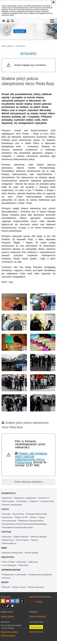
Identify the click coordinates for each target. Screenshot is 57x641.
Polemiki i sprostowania (12, 505)
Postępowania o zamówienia (14, 574)
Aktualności (20, 46)
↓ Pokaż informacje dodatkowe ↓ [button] (28, 482)
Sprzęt (42, 517)
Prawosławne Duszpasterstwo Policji (17, 527)
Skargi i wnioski (19, 587)
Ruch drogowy (8, 501)
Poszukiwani (22, 501)
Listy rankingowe (9, 565)
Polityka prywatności (8, 635)
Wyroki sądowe (31, 553)
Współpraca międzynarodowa (31, 521)
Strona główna (8, 46)
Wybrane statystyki (39, 537)
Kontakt (5, 582)
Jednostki (6, 514)
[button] (52, 21)
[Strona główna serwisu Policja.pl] (3, 20)
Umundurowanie (9, 521)
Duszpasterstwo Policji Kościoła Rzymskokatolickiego (24, 524)
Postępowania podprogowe (40, 574)
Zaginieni (34, 501)
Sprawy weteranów (36, 587)
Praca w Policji (7, 557)
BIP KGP (39, 601)
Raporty (34, 540)
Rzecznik (6, 587)
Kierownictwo (18, 514)
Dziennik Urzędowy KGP (12, 553)
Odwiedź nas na (8, 601)
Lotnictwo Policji (47, 501)
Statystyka (6, 531)
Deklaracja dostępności (37, 616)
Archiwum (6, 578)
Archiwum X (44, 498)
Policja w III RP (21, 517)
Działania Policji (8, 493)
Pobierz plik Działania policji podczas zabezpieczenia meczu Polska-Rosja (31, 458)
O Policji (5, 509)
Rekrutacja (23, 565)
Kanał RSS (3, 601)
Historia (33, 517)
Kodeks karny (8, 540)
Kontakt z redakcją (7, 616)
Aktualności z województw (25, 498)
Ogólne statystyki (21, 537)
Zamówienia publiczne (10, 569)
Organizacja (7, 517)
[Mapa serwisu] (8, 20)
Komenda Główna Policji (37, 514)
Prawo (4, 547)
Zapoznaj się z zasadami (9, 631)
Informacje (6, 537)
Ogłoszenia (33, 562)
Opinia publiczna (9, 543)
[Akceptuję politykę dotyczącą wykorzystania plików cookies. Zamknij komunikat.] (53, 2)
